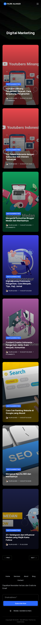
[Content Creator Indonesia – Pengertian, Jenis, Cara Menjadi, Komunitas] (21, 329)
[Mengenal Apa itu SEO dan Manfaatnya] (21, 455)
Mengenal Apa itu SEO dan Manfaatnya (18, 475)
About (26, 576)
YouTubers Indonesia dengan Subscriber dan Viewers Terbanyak (20, 157)
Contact (20, 580)
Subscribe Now (20, 603)
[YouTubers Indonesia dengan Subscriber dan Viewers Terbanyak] (21, 138)
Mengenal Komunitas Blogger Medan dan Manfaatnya (20, 219)
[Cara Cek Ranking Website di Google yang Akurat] (21, 392)
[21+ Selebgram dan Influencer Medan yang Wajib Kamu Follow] (21, 519)
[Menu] (38, 4)
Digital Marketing (13, 84)
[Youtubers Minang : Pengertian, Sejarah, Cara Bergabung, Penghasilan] (21, 75)
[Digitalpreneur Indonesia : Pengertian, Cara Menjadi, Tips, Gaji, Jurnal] (21, 265)
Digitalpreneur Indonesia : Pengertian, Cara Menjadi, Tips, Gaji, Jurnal (18, 284)
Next (33, 558)
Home (8, 576)
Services (17, 576)
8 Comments (10, 354)
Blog (33, 576)
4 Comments (10, 100)
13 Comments (10, 227)
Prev (8, 558)
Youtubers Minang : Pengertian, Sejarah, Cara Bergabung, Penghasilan (18, 91)
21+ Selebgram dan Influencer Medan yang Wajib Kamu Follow (20, 537)
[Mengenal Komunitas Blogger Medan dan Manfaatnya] (21, 202)
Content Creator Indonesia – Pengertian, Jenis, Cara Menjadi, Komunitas (19, 345)
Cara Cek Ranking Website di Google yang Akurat (20, 411)
